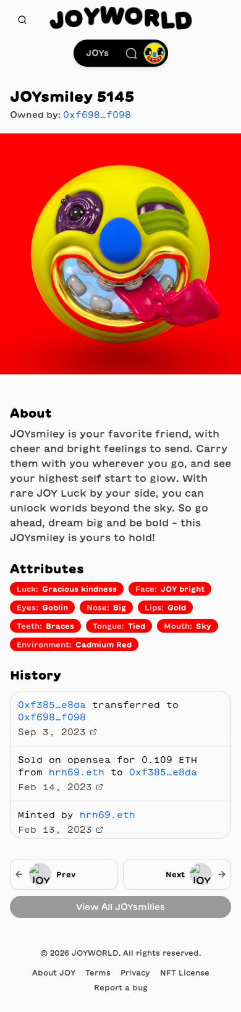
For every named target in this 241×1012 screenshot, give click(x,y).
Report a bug (121, 987)
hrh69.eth (76, 772)
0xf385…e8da (52, 705)
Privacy (135, 972)
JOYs (97, 53)
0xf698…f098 (97, 115)
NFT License (184, 972)
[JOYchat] (131, 53)
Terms (98, 972)
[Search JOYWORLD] (22, 19)
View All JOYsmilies (120, 907)
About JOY (53, 972)
